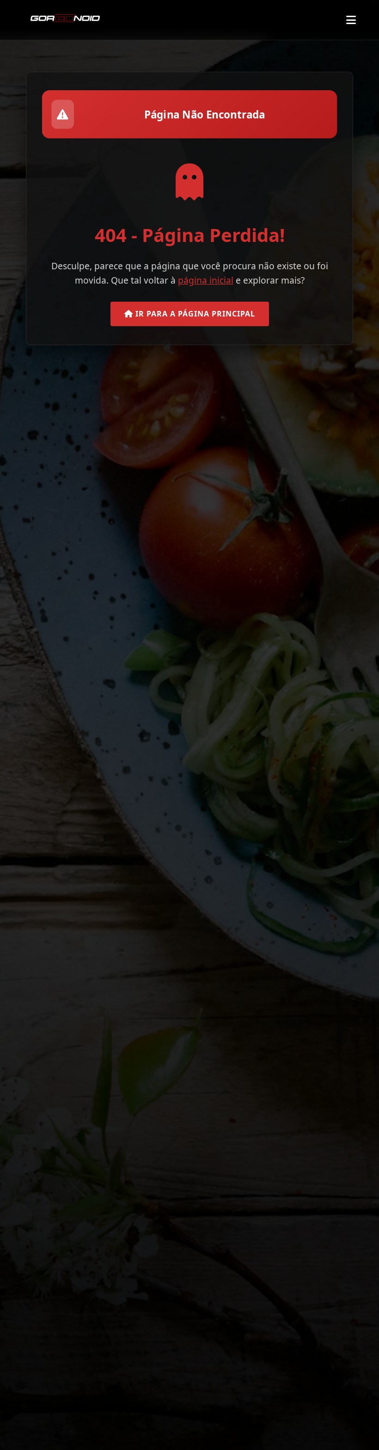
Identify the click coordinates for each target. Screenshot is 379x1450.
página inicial (205, 280)
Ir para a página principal (194, 314)
